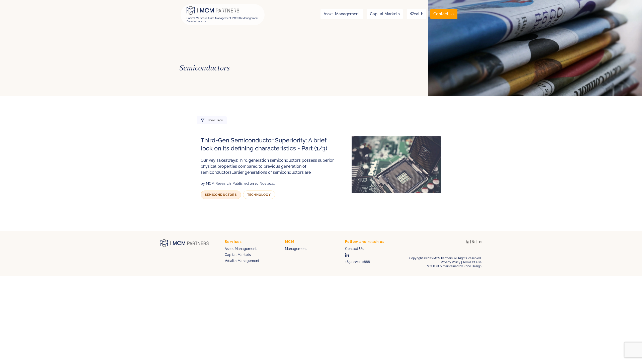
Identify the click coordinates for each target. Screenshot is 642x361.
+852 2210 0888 (357, 262)
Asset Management (342, 14)
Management (296, 249)
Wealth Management (242, 261)
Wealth (416, 14)
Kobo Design (473, 266)
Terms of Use (472, 262)
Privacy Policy (450, 262)
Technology (259, 195)
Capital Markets (385, 14)
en (479, 242)
